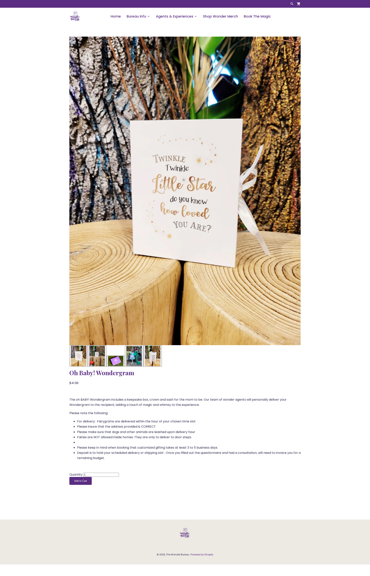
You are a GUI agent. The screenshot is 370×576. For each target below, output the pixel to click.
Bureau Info (136, 16)
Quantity (75, 474)
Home (116, 16)
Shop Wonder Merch (220, 16)
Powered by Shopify (202, 554)
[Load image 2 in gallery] (97, 356)
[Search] (292, 4)
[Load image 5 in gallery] (152, 356)
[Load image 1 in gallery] (78, 356)
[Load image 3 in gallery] (115, 361)
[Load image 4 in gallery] (134, 356)
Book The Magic (257, 16)
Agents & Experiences (174, 16)
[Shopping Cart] (299, 4)
